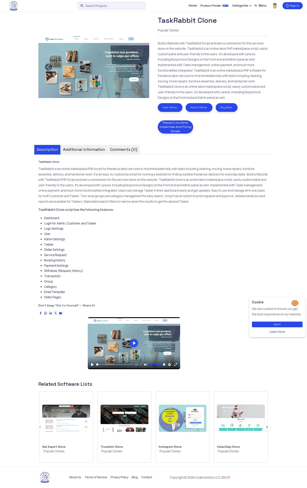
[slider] (115, 364)
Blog (135, 477)
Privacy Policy (119, 477)
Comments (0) (123, 149)
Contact (146, 477)
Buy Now (226, 107)
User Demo (170, 107)
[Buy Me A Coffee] (275, 5)
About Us (75, 477)
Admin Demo (198, 107)
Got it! (277, 324)
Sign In (294, 5)
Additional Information (84, 149)
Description (47, 149)
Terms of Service (96, 477)
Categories (240, 5)
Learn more (277, 332)
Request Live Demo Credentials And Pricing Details (175, 127)
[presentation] (40, 427)
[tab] (47, 148)
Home (193, 5)
